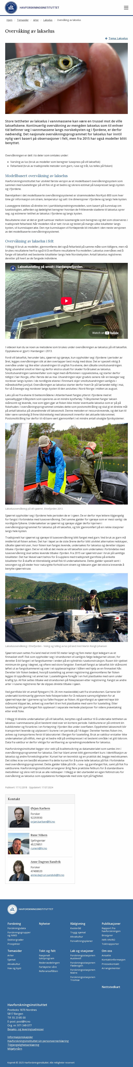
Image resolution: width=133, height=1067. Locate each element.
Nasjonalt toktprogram (46, 957)
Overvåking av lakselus (69, 20)
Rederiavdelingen (49, 962)
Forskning (14, 924)
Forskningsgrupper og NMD (19, 934)
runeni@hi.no (39, 848)
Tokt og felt (47, 951)
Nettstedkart (111, 987)
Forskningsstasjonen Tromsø (82, 978)
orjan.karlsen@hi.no (43, 821)
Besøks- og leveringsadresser (25, 1029)
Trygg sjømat (78, 932)
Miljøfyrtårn (14, 1048)
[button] (126, 8)
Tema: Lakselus (118, 38)
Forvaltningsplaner (81, 941)
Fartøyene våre (48, 966)
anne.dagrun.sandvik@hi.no (47, 875)
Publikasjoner (111, 924)
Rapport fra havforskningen (111, 930)
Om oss (107, 951)
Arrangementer (111, 968)
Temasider (23, 20)
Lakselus (47, 20)
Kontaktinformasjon (113, 959)
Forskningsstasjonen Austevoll (82, 957)
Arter (36, 20)
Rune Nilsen (39, 835)
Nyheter (44, 924)
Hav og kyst (14, 968)
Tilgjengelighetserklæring (23, 1045)
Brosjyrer (107, 935)
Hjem (9, 20)
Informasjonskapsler (20, 1037)
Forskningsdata (16, 928)
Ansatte (106, 955)
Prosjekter (13, 943)
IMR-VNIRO (108, 939)
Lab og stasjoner (81, 951)
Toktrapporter (110, 943)
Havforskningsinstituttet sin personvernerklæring (38, 1041)
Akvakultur (76, 936)
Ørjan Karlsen (40, 808)
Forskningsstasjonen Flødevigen (82, 964)
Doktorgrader (15, 939)
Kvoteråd (75, 928)
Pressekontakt (110, 964)
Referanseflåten (48, 971)
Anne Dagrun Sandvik (46, 862)
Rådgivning (77, 924)
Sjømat (11, 959)
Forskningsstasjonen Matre (82, 971)
